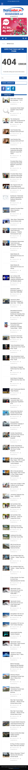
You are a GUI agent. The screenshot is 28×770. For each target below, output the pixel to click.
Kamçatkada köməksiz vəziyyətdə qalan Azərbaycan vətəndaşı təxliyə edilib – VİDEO (16, 326)
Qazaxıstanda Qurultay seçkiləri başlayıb (16, 633)
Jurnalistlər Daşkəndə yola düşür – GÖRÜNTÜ (17, 495)
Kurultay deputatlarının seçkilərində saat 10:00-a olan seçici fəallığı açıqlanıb (17, 435)
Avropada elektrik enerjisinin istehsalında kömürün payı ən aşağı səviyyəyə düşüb (17, 723)
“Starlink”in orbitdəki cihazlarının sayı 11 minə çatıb (16, 654)
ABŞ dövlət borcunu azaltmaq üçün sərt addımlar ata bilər (15, 546)
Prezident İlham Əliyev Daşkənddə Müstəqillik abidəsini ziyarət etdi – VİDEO (16, 151)
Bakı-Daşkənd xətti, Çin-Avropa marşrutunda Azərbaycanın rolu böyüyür (17, 186)
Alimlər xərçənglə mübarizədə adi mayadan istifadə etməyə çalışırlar (17, 665)
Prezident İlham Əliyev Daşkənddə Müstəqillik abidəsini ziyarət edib (16, 175)
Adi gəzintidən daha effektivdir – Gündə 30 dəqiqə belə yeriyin (16, 505)
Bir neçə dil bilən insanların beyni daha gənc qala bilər (17, 744)
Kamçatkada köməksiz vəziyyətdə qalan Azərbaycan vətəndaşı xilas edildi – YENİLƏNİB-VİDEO (17, 313)
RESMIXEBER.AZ (14, 14)
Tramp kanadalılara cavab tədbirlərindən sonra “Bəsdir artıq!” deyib (17, 346)
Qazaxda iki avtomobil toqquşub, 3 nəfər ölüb (16, 336)
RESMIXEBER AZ (13, 104)
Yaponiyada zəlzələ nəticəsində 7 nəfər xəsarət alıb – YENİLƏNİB (17, 643)
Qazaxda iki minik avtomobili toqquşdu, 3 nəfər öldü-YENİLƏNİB (16, 290)
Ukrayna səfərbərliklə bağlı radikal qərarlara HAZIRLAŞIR (17, 734)
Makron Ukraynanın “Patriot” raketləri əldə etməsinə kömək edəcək (17, 755)
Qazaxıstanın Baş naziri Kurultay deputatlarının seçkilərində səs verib (16, 412)
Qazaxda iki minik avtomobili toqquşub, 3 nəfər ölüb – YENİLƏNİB (16, 301)
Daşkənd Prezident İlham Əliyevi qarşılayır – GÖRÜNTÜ (16, 210)
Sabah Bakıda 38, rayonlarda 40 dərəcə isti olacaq (17, 255)
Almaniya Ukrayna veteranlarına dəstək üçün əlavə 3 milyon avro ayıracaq (17, 677)
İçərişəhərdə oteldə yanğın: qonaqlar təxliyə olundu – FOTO (17, 109)
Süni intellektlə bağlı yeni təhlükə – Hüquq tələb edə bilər (17, 557)
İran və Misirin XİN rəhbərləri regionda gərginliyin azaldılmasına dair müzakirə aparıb (16, 278)
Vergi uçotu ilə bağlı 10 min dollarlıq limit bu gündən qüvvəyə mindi (17, 485)
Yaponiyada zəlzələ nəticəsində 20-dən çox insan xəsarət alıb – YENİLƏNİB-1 (16, 591)
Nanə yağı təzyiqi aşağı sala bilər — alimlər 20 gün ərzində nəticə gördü (17, 701)
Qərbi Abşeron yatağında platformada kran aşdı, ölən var (17, 368)
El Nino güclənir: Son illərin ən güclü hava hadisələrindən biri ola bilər (17, 579)
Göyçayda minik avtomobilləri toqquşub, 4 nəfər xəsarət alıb (17, 423)
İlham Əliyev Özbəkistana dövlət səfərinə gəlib (17, 220)
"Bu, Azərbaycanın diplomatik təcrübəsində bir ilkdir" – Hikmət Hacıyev (17, 120)
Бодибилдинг (16, 768)
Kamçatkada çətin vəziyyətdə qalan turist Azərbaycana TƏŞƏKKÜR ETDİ (16, 401)
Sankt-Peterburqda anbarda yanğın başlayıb (17, 390)
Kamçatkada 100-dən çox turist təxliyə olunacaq (17, 614)
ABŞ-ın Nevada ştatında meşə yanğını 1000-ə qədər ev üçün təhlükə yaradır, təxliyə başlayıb (17, 461)
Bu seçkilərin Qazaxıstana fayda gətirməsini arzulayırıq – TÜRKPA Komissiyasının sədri (17, 231)
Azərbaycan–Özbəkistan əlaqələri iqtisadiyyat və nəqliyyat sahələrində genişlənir (16, 198)
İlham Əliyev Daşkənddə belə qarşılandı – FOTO (16, 99)
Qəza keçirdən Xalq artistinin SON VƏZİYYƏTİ (17, 130)
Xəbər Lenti (7, 94)
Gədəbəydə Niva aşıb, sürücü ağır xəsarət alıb (16, 526)
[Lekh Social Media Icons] (3, 88)
